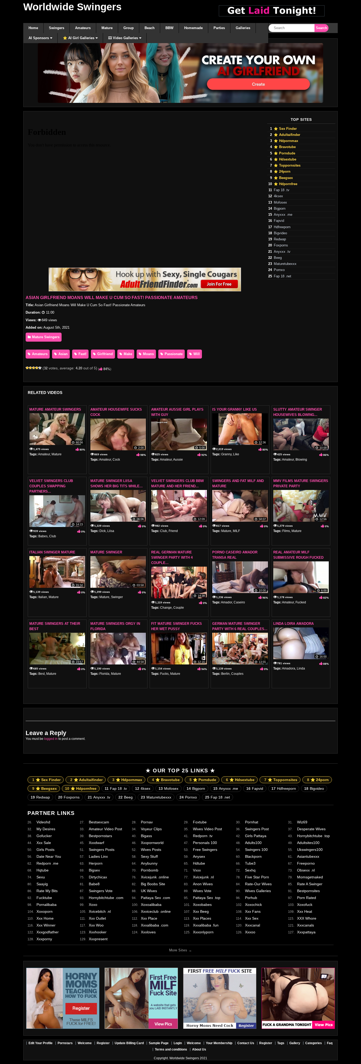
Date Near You (48, 856)
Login (178, 1043)
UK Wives (149, 891)
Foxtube (200, 822)
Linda (301, 668)
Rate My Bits (47, 891)
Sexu (40, 877)
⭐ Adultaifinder (287, 135)
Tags (280, 1043)
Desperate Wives (311, 829)
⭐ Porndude (284, 153)
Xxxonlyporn (203, 932)
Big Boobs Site (153, 884)
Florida (104, 674)
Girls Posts (45, 849)
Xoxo (93, 904)
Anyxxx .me (283, 215)
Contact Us (245, 1043)
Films (286, 531)
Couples (237, 674)
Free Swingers (205, 849)
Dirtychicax (98, 877)
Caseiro (239, 602)
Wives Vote (202, 891)
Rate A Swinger (309, 884)
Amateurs (39, 354)
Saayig (42, 884)
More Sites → (180, 950)
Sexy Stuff (149, 856)
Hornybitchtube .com (106, 898)
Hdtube (199, 863)
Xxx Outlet (97, 918)
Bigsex (94, 870)
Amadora (288, 668)
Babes (43, 536)
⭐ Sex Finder (285, 129)
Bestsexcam (99, 822)
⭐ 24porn (282, 171)
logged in (51, 739)
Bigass (146, 836)
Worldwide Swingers (72, 6)
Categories (313, 1043)
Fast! (81, 354)
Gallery (294, 1043)
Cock (116, 459)
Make (127, 354)
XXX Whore (306, 918)
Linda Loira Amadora (293, 624)
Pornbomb (149, 870)
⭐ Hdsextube (285, 159)
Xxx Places (202, 918)
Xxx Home (45, 918)
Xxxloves (148, 932)
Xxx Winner (45, 925)
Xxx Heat (304, 911)
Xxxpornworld (152, 843)
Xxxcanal (252, 925)
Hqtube (42, 870)
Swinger (117, 597)
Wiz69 (302, 822)
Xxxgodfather (47, 932)
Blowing (301, 459)
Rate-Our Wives (258, 884)
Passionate (173, 354)
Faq (329, 1043)
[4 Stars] (36, 367)
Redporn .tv (202, 836)
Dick (102, 531)
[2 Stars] (30, 367)
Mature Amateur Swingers (55, 409)
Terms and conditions (171, 1049)
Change (166, 607)
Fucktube (44, 898)
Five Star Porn (257, 877)
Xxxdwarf (96, 843)
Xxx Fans (253, 911)
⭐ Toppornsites (287, 165)
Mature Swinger (106, 552)
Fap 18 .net (282, 276)
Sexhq (250, 870)
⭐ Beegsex (283, 178)
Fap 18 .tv (281, 190)
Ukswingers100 (310, 849)
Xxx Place (149, 918)
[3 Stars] (33, 367)
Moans (148, 354)
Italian (42, 597)
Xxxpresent (98, 939)
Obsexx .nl (306, 870)
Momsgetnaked (310, 877)
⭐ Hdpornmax (286, 141)
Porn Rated (306, 898)
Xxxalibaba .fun (206, 925)
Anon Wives (203, 884)
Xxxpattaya (306, 932)
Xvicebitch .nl (100, 911)
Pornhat (251, 822)
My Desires (45, 829)
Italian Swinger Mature (52, 552)
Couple (178, 607)
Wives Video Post (207, 829)
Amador (226, 602)
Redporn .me (47, 863)
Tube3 (250, 863)
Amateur (44, 454)
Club (52, 536)
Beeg (278, 258)
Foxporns (281, 245)
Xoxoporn (44, 911)
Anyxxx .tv (282, 252)
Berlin (225, 674)
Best (41, 674)
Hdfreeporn (282, 227)
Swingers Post (257, 829)
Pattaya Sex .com (155, 898)
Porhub (251, 898)
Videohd (43, 822)
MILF (236, 531)
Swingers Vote (101, 891)
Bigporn (279, 208)
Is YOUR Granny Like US (234, 409)
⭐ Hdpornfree (285, 184)
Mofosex (280, 202)
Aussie (178, 459)
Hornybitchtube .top (313, 836)
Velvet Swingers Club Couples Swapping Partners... (51, 486)
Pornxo (279, 270)
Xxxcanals (305, 925)
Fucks (164, 674)
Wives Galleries (258, 891)
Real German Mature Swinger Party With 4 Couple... (172, 557)
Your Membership (219, 1043)
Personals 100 (205, 843)
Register (103, 1043)
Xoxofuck (304, 904)
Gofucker (44, 836)
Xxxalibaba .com (154, 925)
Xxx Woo (96, 925)
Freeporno (306, 863)
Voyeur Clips (151, 829)
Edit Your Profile (41, 1043)
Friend (173, 531)
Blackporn (253, 856)
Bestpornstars (100, 836)
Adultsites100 (308, 843)
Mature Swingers (45, 337)
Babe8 (94, 884)
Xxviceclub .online (156, 911)
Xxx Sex (251, 918)
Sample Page (159, 1043)
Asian (62, 354)
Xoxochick (253, 904)
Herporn (96, 863)
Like (236, 454)
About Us (199, 1049)
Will (196, 354)
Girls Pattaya (255, 836)
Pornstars (65, 1043)
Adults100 (253, 843)
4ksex (278, 196)
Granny (226, 454)
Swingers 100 (256, 849)
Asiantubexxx (308, 856)
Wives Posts (151, 849)
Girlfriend (104, 354)
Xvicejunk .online (155, 877)
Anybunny (149, 863)
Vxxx (197, 870)
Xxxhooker (98, 932)
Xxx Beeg (201, 911)
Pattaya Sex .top (206, 898)
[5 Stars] (39, 367)
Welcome (85, 1043)
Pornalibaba (46, 904)
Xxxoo (250, 932)
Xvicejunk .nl (203, 877)
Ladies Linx (98, 856)
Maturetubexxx (285, 264)
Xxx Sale (43, 843)
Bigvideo (280, 233)
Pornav (147, 822)
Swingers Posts (101, 849)
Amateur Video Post (105, 829)
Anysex (199, 856)
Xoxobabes (202, 904)
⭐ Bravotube (285, 147)
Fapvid (279, 221)
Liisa (110, 531)
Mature (57, 454)
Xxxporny (44, 939)
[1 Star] (27, 367)
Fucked (300, 602)
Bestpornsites (308, 891)
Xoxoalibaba (151, 904)
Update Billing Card (129, 1043)
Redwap (280, 239)
